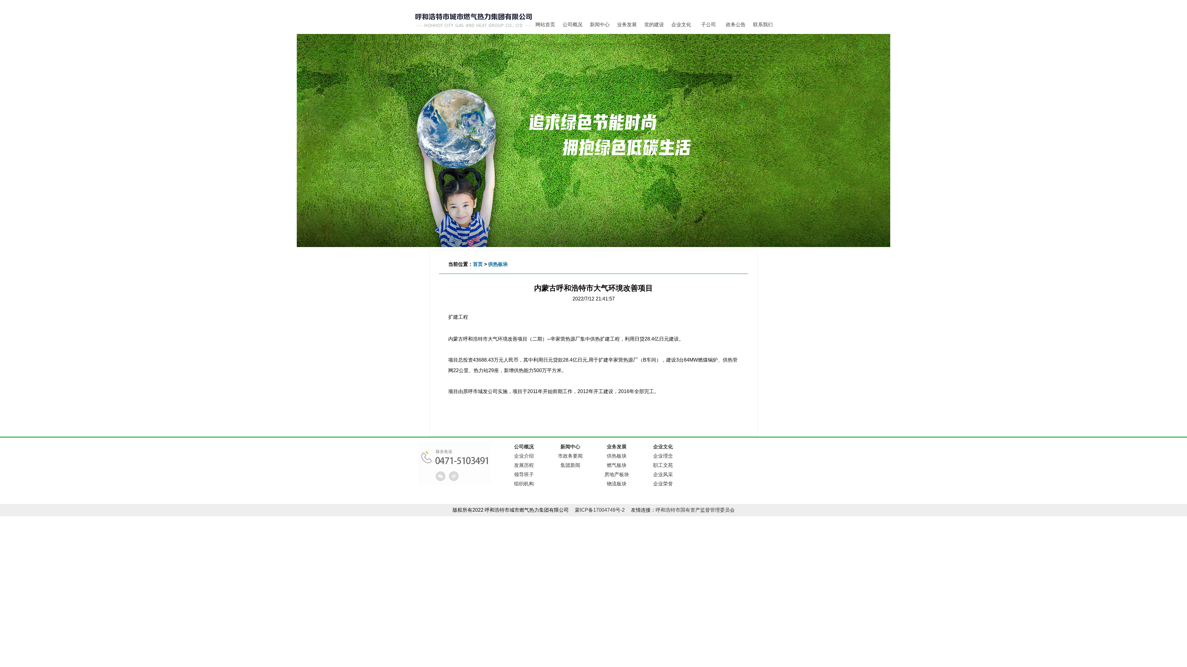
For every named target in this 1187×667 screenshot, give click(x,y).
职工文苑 (663, 465)
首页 (478, 264)
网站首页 (545, 24)
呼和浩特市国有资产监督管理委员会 (695, 510)
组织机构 (524, 483)
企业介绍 (524, 456)
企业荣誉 (663, 483)
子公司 (708, 24)
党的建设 (654, 24)
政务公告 (736, 24)
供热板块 (498, 264)
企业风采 (663, 474)
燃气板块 (617, 465)
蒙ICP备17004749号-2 (600, 510)
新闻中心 (600, 24)
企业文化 (681, 24)
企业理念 (663, 456)
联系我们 (763, 24)
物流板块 (617, 483)
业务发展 (627, 24)
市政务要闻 (570, 456)
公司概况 (572, 24)
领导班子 (524, 474)
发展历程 (524, 465)
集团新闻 (570, 465)
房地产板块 (616, 474)
